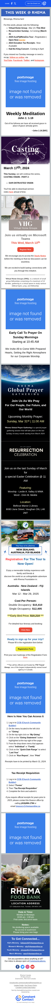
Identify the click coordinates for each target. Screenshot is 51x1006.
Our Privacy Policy (31, 985)
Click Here (25, 630)
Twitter (27, 60)
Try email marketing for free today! (26, 1002)
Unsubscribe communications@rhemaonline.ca (25, 983)
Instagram (39, 60)
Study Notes (40, 256)
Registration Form (25, 649)
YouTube (8, 60)
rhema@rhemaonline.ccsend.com (28, 990)
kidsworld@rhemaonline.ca (32, 943)
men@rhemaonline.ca (32, 954)
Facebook (18, 60)
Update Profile (19, 985)
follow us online (17, 57)
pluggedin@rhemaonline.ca (32, 950)
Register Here (25, 250)
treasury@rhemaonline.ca (28, 806)
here (11, 192)
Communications (37, 961)
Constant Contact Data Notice (26, 987)
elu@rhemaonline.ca (33, 946)
